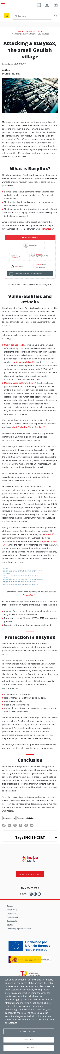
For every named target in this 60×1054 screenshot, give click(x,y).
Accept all (28, 1047)
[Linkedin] (35, 894)
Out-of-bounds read (13, 345)
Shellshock (46, 534)
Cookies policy (12, 921)
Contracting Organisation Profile (19, 928)
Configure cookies (13, 917)
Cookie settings (28, 1031)
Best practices (9, 818)
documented (45, 229)
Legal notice (11, 913)
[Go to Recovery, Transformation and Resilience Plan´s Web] (30, 975)
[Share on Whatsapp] (26, 825)
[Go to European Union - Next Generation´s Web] (30, 947)
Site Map (10, 925)
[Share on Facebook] (4, 825)
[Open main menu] (2, 4)
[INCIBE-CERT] (30, 859)
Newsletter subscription (30, 874)
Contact (10, 906)
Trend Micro (28, 595)
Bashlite (38, 427)
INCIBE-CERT (31, 31)
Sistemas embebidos (25, 818)
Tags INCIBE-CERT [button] (30, 837)
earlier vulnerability (22, 362)
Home (20, 31)
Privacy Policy (12, 910)
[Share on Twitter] (15, 825)
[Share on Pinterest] (20, 825)
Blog (40, 31)
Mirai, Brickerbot (19, 427)
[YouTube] (39, 894)
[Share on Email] (31, 825)
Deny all (28, 1039)
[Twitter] (31, 894)
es (6, 16)
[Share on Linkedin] (9, 825)
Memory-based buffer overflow (18, 383)
